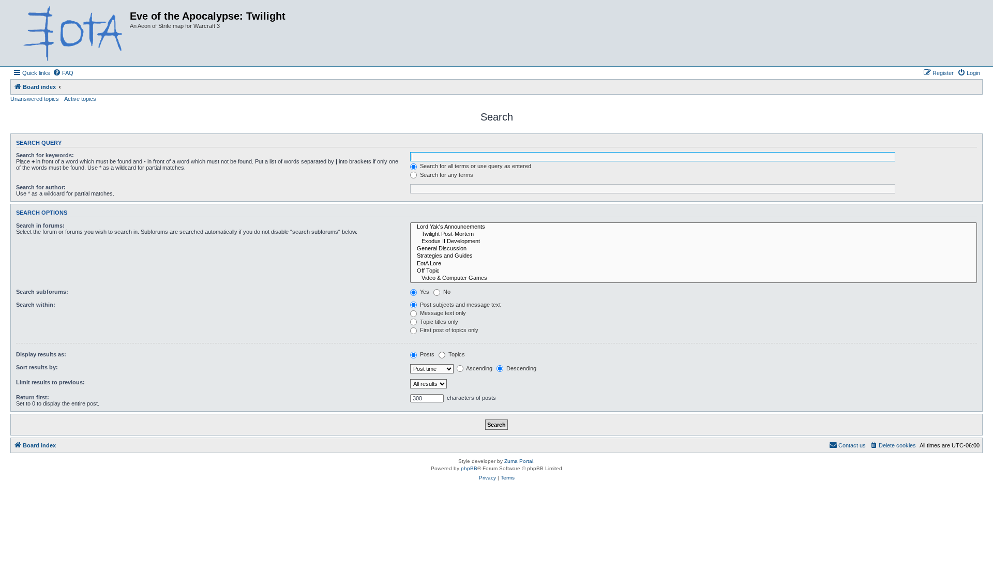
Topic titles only (438, 322)
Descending (520, 368)
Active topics (80, 99)
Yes (423, 292)
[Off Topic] (693, 271)
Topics (456, 354)
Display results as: (41, 354)
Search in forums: (40, 225)
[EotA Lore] (693, 263)
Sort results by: (37, 367)
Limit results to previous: (50, 382)
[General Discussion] (693, 248)
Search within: (35, 305)
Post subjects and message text (459, 305)
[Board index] (71, 33)
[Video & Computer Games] (693, 278)
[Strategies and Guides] (693, 256)
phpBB (469, 468)
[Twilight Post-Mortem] (693, 234)
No (446, 292)
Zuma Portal (518, 461)
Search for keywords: (45, 155)
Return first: (32, 397)
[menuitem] (63, 73)
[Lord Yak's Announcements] (693, 227)
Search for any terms (445, 175)
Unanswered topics (34, 99)
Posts (426, 354)
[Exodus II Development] (693, 241)
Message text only (442, 313)
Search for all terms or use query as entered (474, 166)
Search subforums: (42, 292)
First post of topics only (448, 330)
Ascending (478, 368)
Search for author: (41, 187)
